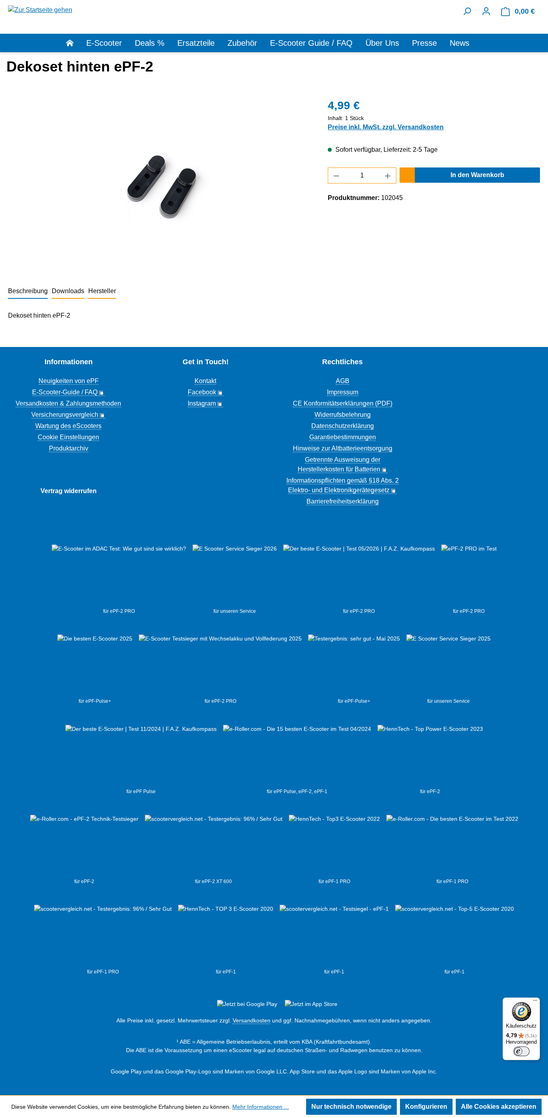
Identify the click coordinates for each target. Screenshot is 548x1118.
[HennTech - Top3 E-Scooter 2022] (334, 846)
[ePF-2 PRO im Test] (469, 576)
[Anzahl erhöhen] (388, 175)
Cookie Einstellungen (68, 437)
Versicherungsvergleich (64, 414)
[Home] (76, 43)
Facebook (202, 392)
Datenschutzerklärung (342, 425)
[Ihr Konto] (486, 11)
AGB (342, 380)
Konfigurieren (426, 1106)
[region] (160, 183)
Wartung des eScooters (68, 425)
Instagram (202, 403)
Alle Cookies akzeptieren (498, 1106)
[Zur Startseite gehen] (40, 9)
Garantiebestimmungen (342, 437)
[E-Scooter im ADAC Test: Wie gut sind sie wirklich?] (119, 576)
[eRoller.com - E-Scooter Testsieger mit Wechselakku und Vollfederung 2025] (220, 666)
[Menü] (535, 1002)
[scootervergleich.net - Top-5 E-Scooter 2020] (454, 936)
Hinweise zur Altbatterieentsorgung (342, 448)
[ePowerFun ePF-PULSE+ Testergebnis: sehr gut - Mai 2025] (354, 666)
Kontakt (205, 380)
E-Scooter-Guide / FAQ (64, 392)
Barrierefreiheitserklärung (342, 501)
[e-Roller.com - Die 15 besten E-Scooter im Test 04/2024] (297, 756)
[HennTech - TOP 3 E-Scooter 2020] (225, 936)
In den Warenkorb (477, 174)
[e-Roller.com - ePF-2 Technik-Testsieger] (84, 846)
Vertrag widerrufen (69, 491)
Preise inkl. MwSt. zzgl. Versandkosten (386, 127)
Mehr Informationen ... (260, 1107)
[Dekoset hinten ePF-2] (160, 183)
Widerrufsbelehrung (343, 414)
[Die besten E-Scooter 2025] (94, 666)
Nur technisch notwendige (351, 1106)
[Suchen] (467, 11)
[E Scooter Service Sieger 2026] (235, 576)
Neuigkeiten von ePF (69, 380)
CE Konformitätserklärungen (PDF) (342, 403)
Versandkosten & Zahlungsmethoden (68, 403)
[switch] (521, 1051)
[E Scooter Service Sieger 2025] (448, 666)
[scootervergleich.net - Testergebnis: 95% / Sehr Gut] (213, 846)
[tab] (28, 291)
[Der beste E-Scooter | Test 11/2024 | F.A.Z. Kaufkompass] (141, 756)
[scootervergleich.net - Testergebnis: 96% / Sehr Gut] (103, 936)
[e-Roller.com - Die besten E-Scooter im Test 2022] (452, 846)
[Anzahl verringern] (336, 175)
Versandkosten (251, 1020)
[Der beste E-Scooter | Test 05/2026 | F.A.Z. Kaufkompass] (359, 576)
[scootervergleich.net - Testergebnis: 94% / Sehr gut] (334, 936)
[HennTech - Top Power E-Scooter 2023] (430, 756)
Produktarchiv (68, 448)
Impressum (342, 392)
